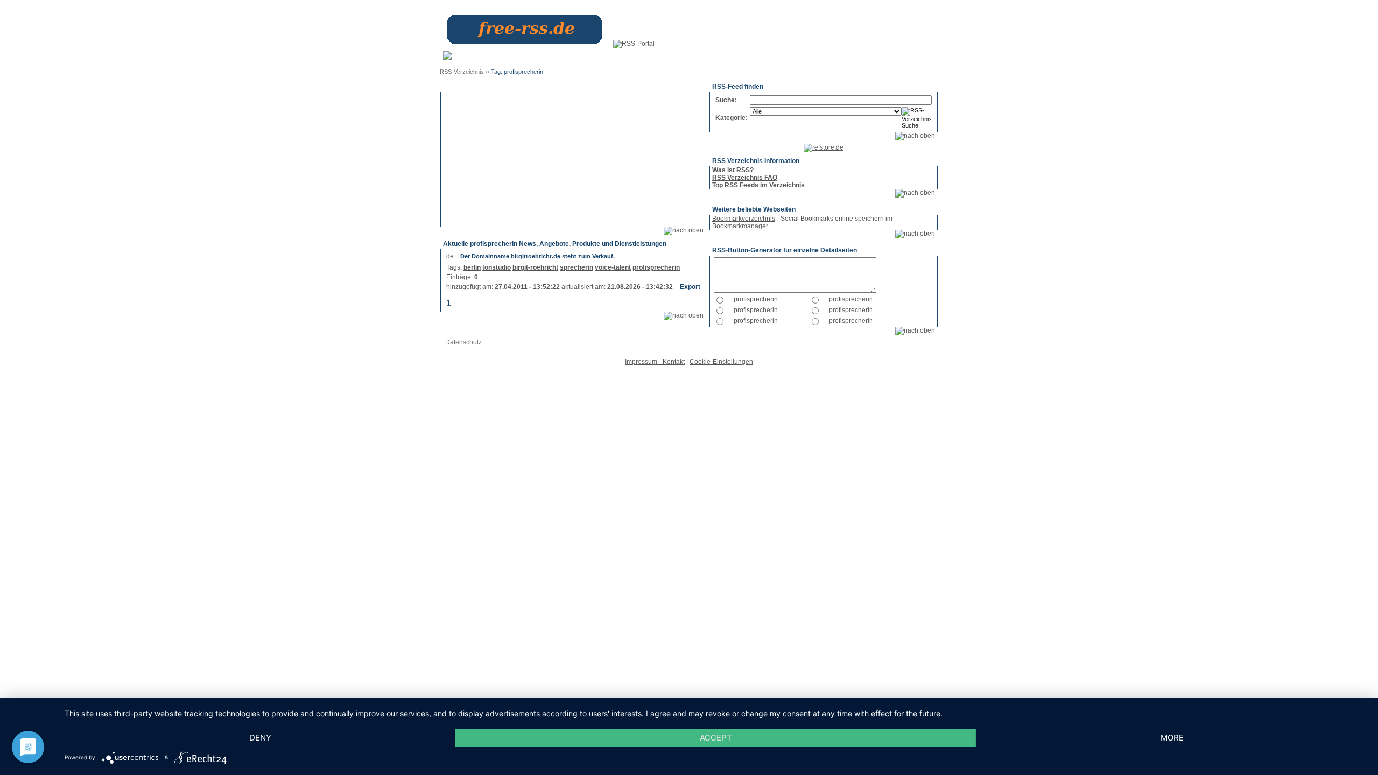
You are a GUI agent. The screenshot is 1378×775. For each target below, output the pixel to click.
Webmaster (639, 55)
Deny (260, 737)
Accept (716, 737)
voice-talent (613, 267)
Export (690, 287)
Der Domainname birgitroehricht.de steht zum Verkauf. (537, 256)
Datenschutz (463, 342)
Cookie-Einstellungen (721, 361)
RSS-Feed (910, 58)
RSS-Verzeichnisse (778, 58)
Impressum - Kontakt (655, 361)
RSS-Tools (873, 58)
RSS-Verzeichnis (462, 71)
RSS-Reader (832, 58)
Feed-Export (678, 58)
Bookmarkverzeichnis (743, 218)
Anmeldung (544, 55)
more (1172, 737)
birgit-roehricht (535, 267)
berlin (472, 267)
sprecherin (576, 267)
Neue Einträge (586, 58)
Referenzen (728, 55)
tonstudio (496, 267)
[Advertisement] (573, 159)
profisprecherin (656, 267)
